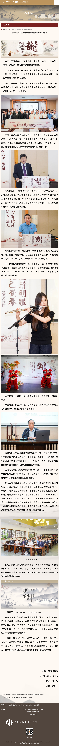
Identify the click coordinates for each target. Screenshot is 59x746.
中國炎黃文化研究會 (12, 705)
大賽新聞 (19, 29)
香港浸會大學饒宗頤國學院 (25, 705)
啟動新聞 (26, 29)
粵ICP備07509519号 (25, 743)
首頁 (13, 29)
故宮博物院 (36, 705)
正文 (32, 29)
